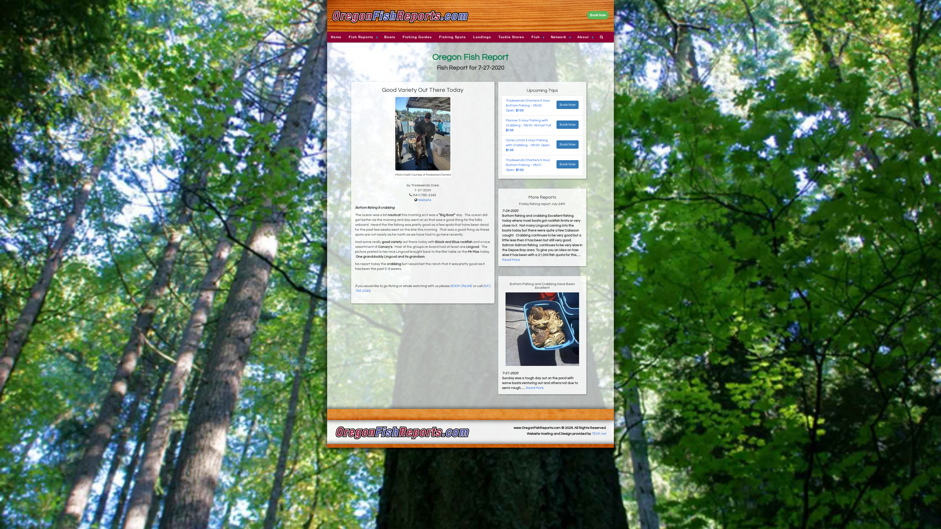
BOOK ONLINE (461, 286)
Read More (511, 260)
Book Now (567, 105)
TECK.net (599, 433)
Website (424, 200)
